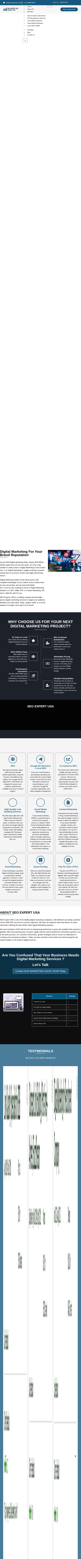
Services (30, 11)
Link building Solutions (34, 21)
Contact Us (31, 35)
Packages (30, 30)
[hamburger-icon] (49, 6)
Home (29, 6)
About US (30, 9)
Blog (28, 32)
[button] (5, 1456)
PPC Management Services (36, 18)
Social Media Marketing (35, 23)
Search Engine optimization (36, 16)
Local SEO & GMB (33, 26)
